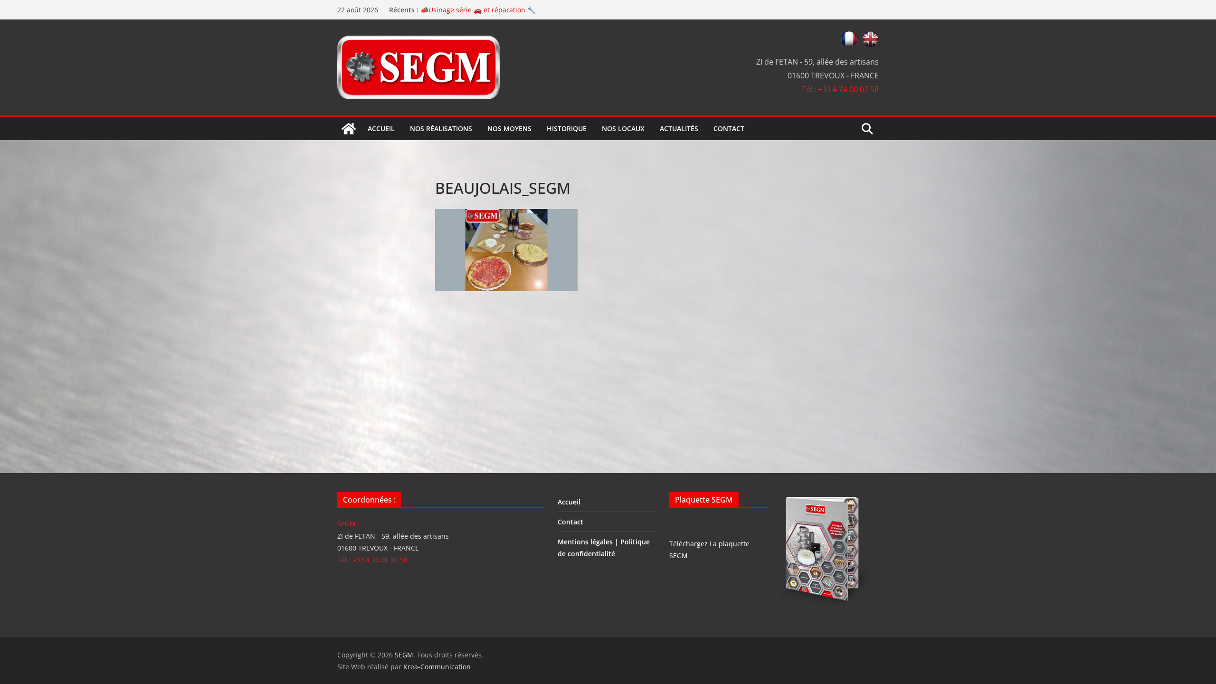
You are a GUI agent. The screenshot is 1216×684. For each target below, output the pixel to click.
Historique (567, 128)
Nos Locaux (623, 128)
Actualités (679, 128)
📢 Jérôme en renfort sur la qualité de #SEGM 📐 (498, 7)
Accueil (381, 128)
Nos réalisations (441, 128)
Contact (728, 128)
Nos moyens (509, 128)
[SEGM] (348, 128)
